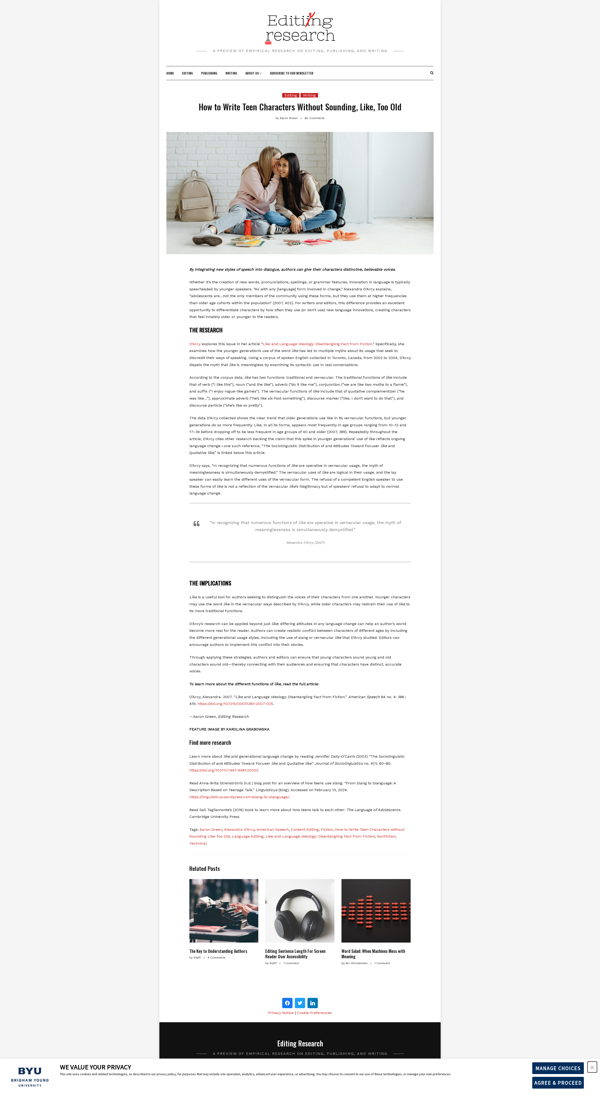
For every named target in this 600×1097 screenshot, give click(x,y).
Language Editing (247, 836)
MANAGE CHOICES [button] (558, 1068)
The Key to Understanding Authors (218, 951)
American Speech (273, 829)
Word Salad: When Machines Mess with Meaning (373, 953)
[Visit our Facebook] (287, 1003)
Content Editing (305, 829)
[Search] (432, 73)
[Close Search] (429, 73)
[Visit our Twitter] (300, 1003)
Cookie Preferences (314, 1013)
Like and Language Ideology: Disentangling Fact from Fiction (317, 344)
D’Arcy (195, 344)
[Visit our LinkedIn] (312, 1003)
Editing (187, 73)
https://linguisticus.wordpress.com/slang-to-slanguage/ (239, 797)
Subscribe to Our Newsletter (291, 73)
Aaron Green (210, 829)
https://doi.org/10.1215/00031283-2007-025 (235, 703)
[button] (592, 1067)
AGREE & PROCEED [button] (558, 1082)
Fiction (327, 829)
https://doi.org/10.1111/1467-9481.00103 (223, 770)
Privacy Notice (281, 1013)
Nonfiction (386, 836)
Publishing (209, 73)
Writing (231, 73)
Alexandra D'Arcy (239, 829)
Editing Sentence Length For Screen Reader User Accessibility (295, 953)
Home (170, 73)
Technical (198, 843)
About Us (252, 73)
